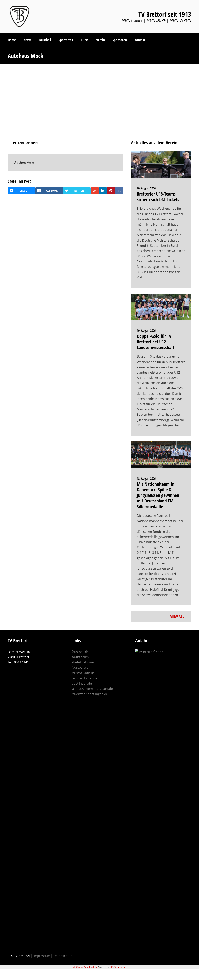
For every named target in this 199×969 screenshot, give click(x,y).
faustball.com (81, 667)
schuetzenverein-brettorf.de (92, 689)
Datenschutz (62, 956)
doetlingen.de (82, 683)
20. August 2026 (146, 188)
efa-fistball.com (83, 662)
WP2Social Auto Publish (85, 967)
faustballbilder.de (84, 678)
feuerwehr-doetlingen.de (90, 694)
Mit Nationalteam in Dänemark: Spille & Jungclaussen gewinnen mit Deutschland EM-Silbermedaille (158, 495)
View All (177, 616)
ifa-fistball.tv (80, 657)
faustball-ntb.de (83, 673)
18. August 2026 (146, 478)
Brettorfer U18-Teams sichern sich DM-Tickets (158, 196)
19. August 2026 (146, 331)
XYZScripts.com (118, 967)
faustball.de (80, 652)
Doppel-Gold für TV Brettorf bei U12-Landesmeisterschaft (155, 341)
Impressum (41, 956)
